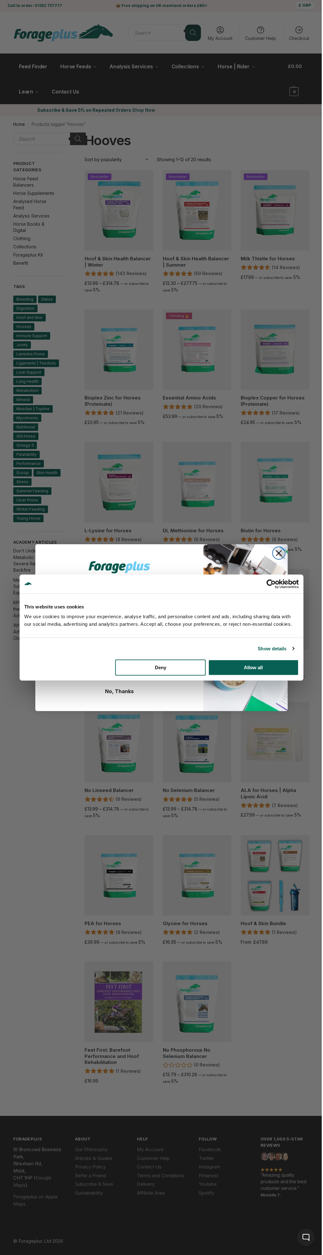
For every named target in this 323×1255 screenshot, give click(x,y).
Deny (160, 667)
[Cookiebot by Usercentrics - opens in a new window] (271, 584)
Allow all (253, 667)
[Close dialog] (279, 553)
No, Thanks (119, 691)
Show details (272, 648)
